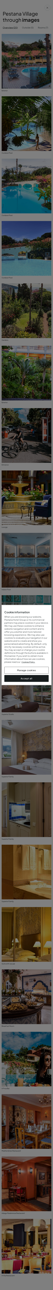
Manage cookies (26, 670)
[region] (26, 645)
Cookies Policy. (28, 662)
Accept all (26, 678)
